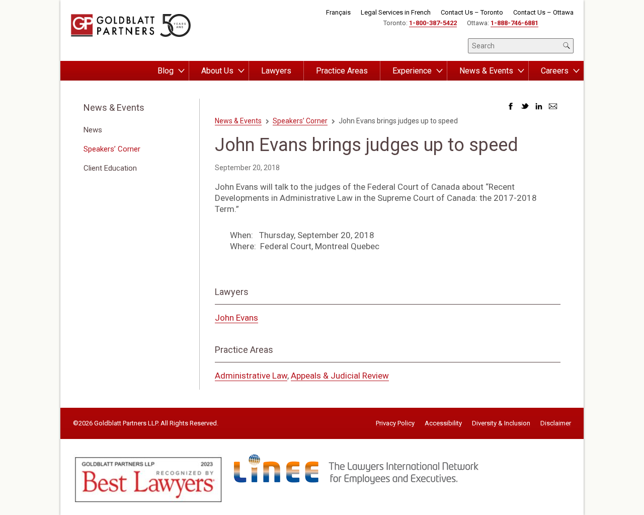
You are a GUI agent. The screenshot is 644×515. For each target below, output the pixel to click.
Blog (165, 71)
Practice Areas (342, 71)
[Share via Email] (553, 109)
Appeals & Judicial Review (340, 376)
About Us (217, 71)
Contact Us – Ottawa (543, 12)
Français (338, 12)
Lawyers (276, 71)
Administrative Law (251, 376)
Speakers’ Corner (112, 149)
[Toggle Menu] (181, 71)
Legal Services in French (396, 12)
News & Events (486, 71)
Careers (555, 71)
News (93, 129)
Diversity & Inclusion (501, 423)
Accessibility (443, 423)
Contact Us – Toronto (472, 12)
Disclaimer (555, 423)
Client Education (110, 168)
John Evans (236, 318)
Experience (412, 71)
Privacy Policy (395, 423)
